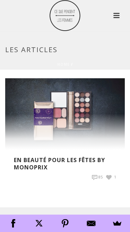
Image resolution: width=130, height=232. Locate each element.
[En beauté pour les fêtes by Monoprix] (65, 113)
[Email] (91, 223)
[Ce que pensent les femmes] (65, 15)
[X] (39, 223)
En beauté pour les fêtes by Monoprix (59, 163)
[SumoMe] (117, 223)
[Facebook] (13, 223)
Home (63, 64)
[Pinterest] (65, 223)
